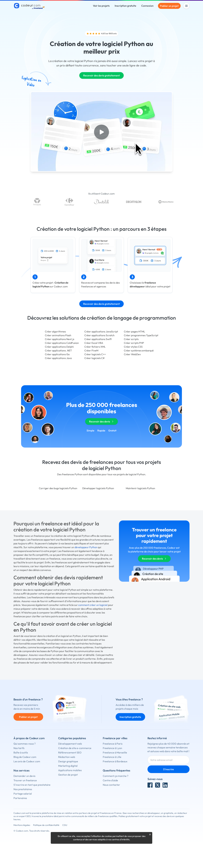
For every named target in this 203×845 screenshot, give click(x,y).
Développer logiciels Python (98, 488)
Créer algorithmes (55, 331)
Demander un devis (24, 775)
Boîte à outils (20, 752)
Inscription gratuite (125, 5)
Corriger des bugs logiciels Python (58, 488)
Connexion (147, 5)
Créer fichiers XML (95, 346)
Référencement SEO (70, 752)
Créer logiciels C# (94, 358)
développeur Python (86, 547)
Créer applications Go (57, 354)
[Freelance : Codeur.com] (29, 6)
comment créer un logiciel (93, 605)
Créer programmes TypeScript (141, 335)
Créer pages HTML (134, 331)
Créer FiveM (91, 350)
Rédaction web (66, 756)
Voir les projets (101, 5)
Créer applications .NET (58, 350)
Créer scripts (131, 339)
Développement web (70, 743)
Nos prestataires (22, 789)
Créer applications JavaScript (101, 331)
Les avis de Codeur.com (26, 761)
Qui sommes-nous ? (24, 743)
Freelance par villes (115, 738)
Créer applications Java (58, 358)
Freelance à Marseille (115, 752)
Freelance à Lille (112, 756)
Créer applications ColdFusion (62, 342)
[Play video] (101, 132)
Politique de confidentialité (46, 825)
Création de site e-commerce (74, 748)
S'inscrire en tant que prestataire (31, 784)
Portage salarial (22, 793)
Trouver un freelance (25, 780)
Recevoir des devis (99, 421)
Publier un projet (169, 5)
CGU (64, 825)
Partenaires (20, 798)
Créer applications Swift (98, 339)
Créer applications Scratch (99, 335)
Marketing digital (68, 765)
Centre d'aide (110, 780)
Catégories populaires (72, 738)
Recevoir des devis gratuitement (101, 75)
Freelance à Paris (112, 743)
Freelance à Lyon (112, 748)
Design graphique (68, 761)
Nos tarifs (18, 748)
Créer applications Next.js (59, 339)
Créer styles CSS (133, 346)
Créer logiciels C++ (95, 354)
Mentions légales (21, 825)
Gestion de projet (68, 774)
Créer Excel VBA (93, 342)
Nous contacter (111, 784)
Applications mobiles (70, 770)
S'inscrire (168, 769)
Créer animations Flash (58, 335)
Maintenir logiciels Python (140, 488)
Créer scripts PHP (134, 342)
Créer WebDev (132, 354)
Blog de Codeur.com (24, 756)
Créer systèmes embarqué (139, 350)
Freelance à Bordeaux (115, 761)
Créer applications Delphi (59, 346)
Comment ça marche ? (115, 775)
